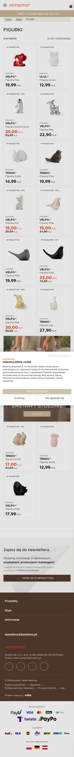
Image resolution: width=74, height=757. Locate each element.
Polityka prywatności (59, 356)
